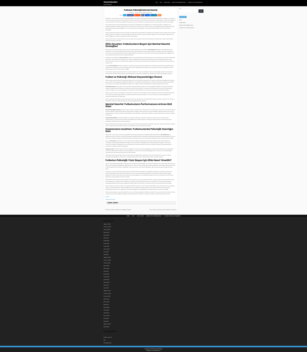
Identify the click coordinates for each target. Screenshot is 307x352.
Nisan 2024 (106, 302)
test (104, 340)
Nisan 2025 (106, 268)
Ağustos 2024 (107, 290)
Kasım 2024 (107, 282)
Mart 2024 (106, 304)
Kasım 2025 (107, 249)
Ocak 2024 (106, 310)
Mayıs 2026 (106, 232)
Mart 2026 (106, 238)
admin (132, 12)
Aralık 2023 (106, 313)
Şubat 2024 (106, 307)
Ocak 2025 (106, 277)
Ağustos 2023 (107, 324)
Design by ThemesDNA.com (153, 350)
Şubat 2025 (106, 274)
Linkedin (154, 15)
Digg (148, 15)
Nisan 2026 (106, 235)
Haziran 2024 (107, 296)
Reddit (138, 15)
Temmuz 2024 (107, 293)
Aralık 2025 (106, 246)
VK (143, 15)
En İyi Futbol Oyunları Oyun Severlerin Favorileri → (163, 209)
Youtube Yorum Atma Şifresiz (195, 2)
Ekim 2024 (106, 285)
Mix (160, 15)
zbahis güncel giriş (110, 199)
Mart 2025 (106, 271)
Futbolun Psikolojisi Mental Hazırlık (140, 10)
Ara (180, 8)
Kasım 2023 (107, 315)
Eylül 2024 (106, 288)
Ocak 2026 (106, 243)
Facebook (130, 15)
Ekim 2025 (106, 252)
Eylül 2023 (106, 321)
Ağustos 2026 (107, 224)
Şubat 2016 (106, 327)
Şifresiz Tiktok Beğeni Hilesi (179, 2)
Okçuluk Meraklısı (110, 2)
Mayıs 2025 (106, 265)
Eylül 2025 (106, 254)
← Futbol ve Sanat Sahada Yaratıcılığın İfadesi (117, 209)
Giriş (156, 2)
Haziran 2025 (107, 263)
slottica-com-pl (108, 337)
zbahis (107, 196)
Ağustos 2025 (107, 257)
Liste (161, 2)
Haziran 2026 (107, 229)
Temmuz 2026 (107, 227)
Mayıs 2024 (106, 299)
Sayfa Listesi (167, 2)
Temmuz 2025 (107, 260)
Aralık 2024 (106, 279)
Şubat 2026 (106, 240)
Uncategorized (148, 12)
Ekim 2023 (106, 318)
